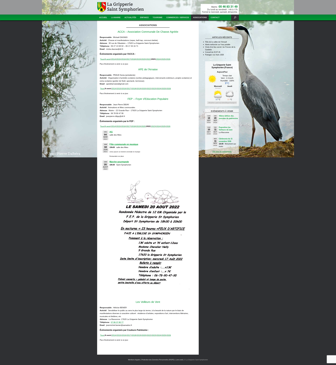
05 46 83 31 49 (228, 6)
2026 (168, 59)
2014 (113, 59)
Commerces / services (177, 17)
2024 (158, 59)
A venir (108, 59)
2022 (148, 59)
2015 (118, 59)
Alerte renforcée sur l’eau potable (217, 45)
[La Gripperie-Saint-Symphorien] (121, 7)
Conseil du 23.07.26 (212, 52)
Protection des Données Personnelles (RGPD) (158, 360)
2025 (163, 59)
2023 (154, 88)
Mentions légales (134, 360)
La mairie (115, 17)
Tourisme (157, 17)
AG (111, 132)
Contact (215, 17)
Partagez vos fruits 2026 (214, 55)
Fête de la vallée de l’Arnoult (216, 42)
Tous (102, 59)
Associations (200, 17)
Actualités (130, 17)
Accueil (103, 17)
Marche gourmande (119, 162)
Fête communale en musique (123, 144)
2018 (133, 59)
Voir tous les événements (222, 152)
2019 (138, 59)
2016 (123, 59)
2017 (128, 59)
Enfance (144, 17)
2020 (143, 59)
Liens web (179, 360)
